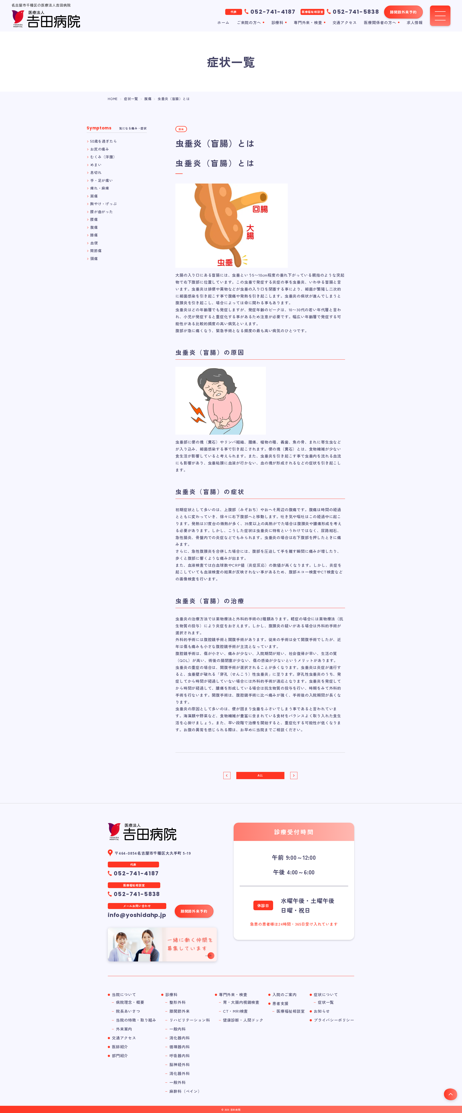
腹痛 (94, 227)
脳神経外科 (179, 1064)
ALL (260, 775)
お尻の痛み (99, 149)
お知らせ (322, 1011)
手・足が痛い (101, 180)
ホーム (223, 22)
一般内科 (177, 1029)
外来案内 (124, 1029)
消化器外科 (179, 1073)
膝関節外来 (179, 1011)
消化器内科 (179, 1038)
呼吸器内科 (179, 1055)
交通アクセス (345, 22)
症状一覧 (326, 1002)
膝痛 (94, 234)
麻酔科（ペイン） (185, 1091)
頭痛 (94, 258)
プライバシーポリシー (334, 1020)
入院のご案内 (284, 994)
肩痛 (94, 195)
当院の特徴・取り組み (136, 1020)
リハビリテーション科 (189, 1020)
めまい (96, 164)
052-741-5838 (356, 12)
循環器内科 (179, 1046)
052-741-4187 (273, 12)
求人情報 (415, 22)
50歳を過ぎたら (103, 141)
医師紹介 (120, 1046)
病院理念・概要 (130, 1002)
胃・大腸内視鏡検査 (241, 1002)
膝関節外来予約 (403, 11)
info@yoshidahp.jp (137, 915)
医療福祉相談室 (290, 1011)
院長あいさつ (128, 1011)
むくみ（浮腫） (103, 156)
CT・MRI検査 (235, 1011)
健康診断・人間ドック (243, 1020)
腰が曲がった (101, 211)
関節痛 (96, 250)
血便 (94, 242)
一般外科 (177, 1082)
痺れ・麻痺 (99, 188)
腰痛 (94, 219)
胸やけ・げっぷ (103, 203)
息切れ (96, 172)
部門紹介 (120, 1055)
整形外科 (177, 1002)
